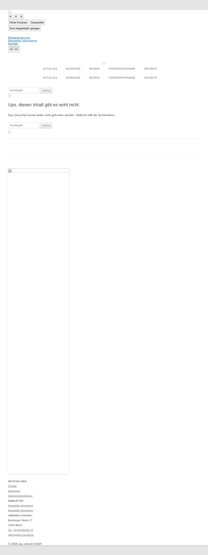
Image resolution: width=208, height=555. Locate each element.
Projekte (150, 68)
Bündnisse (73, 68)
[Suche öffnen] (14, 49)
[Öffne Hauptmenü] (104, 62)
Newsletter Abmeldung (20, 510)
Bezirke (94, 68)
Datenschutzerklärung (20, 496)
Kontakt (13, 43)
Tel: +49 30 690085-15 (20, 530)
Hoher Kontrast (18, 22)
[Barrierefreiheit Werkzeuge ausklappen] (9, 12)
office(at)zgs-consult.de (21, 535)
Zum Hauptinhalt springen (25, 28)
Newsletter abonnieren (22, 40)
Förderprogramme (122, 68)
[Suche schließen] (9, 95)
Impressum (14, 491)
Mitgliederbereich (19, 37)
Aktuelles (50, 68)
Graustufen (37, 22)
